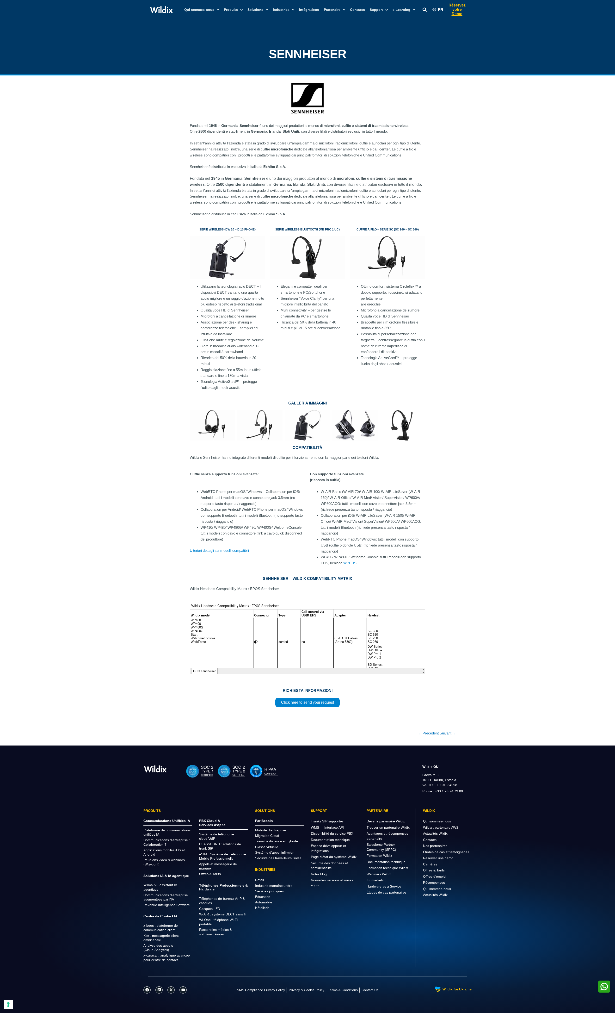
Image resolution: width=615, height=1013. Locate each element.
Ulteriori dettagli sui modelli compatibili (219, 550)
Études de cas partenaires (386, 892)
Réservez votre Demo (457, 10)
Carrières (430, 864)
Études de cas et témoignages (446, 852)
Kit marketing (377, 880)
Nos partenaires (435, 846)
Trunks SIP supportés (327, 821)
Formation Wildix (379, 856)
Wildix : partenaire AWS (440, 827)
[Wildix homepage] (161, 9)
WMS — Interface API (327, 827)
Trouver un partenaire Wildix (388, 827)
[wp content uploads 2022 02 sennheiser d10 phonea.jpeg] (307, 425)
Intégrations (309, 10)
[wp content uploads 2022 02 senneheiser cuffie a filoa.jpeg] (212, 425)
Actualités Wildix (435, 833)
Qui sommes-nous (437, 821)
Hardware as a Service (384, 886)
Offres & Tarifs (434, 870)
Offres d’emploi (434, 876)
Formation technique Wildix (387, 868)
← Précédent (428, 733)
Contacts (357, 10)
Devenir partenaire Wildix (386, 821)
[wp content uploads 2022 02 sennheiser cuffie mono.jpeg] (260, 425)
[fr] (155, 769)
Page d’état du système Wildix (334, 857)
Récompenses (434, 882)
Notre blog (319, 874)
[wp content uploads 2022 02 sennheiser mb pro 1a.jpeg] (402, 425)
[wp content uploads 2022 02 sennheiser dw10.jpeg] (355, 425)
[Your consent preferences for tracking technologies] (8, 1004)
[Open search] (425, 9)
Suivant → (448, 733)
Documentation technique (330, 840)
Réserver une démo (438, 858)
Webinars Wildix (379, 874)
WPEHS (350, 563)
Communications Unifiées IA (166, 821)
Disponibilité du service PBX (332, 833)
